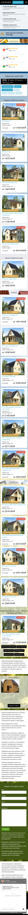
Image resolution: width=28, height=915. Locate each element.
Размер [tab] (11, 80)
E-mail (3, 802)
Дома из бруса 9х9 (9, 650)
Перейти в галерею (14, 705)
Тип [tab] (5, 80)
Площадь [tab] (7, 83)
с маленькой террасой (8, 86)
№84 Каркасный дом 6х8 (9, 182)
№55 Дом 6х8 (6, 152)
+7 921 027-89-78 (6, 2)
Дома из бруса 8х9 (21, 646)
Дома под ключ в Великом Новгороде (14, 34)
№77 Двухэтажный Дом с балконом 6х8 (13, 504)
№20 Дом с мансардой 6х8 (10, 315)
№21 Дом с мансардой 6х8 (10, 345)
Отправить (5, 829)
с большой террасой (7, 89)
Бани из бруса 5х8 (19, 654)
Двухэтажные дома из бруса (8, 646)
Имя (3, 789)
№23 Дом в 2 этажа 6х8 (9, 596)
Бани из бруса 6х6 (9, 654)
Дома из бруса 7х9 (19, 650)
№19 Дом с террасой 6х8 (9, 279)
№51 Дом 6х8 (6, 121)
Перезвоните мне (18, 2)
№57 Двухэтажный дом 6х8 (10, 244)
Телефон (4, 796)
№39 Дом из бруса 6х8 (8, 376)
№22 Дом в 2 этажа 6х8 (9, 566)
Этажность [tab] (19, 80)
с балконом (17, 86)
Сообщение (4, 808)
